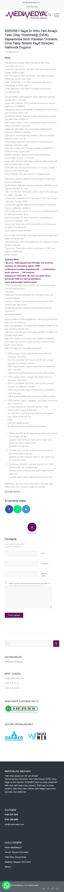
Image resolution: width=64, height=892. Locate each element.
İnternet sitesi (44, 574)
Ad (43, 553)
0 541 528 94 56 (12, 687)
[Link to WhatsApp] (57, 888)
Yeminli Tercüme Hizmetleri (16, 852)
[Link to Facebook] (48, 888)
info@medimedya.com (31, 2)
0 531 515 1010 (11, 814)
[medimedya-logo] (26, 15)
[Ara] (48, 15)
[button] (6, 885)
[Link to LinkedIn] (43, 888)
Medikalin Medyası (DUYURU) (18, 861)
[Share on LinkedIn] (26, 509)
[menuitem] (31, 2)
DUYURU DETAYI (12, 491)
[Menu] (55, 15)
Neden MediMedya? (13, 847)
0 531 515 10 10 (12, 682)
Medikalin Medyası (12, 52)
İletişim (8, 866)
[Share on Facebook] (9, 509)
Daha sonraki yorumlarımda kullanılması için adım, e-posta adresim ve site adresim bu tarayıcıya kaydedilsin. (29, 585)
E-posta (45, 563)
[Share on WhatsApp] (18, 509)
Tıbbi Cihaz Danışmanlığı (15, 857)
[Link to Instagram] (52, 888)
